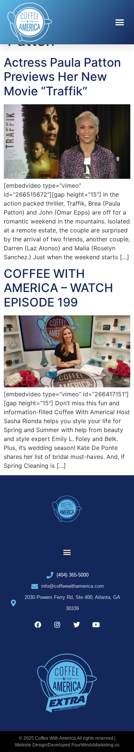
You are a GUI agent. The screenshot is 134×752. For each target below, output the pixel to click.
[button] (120, 22)
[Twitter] (76, 624)
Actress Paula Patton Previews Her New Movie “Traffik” (62, 76)
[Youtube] (96, 624)
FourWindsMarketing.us (95, 745)
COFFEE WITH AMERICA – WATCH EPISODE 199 (58, 288)
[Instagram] (57, 624)
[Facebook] (38, 624)
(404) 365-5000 (73, 575)
